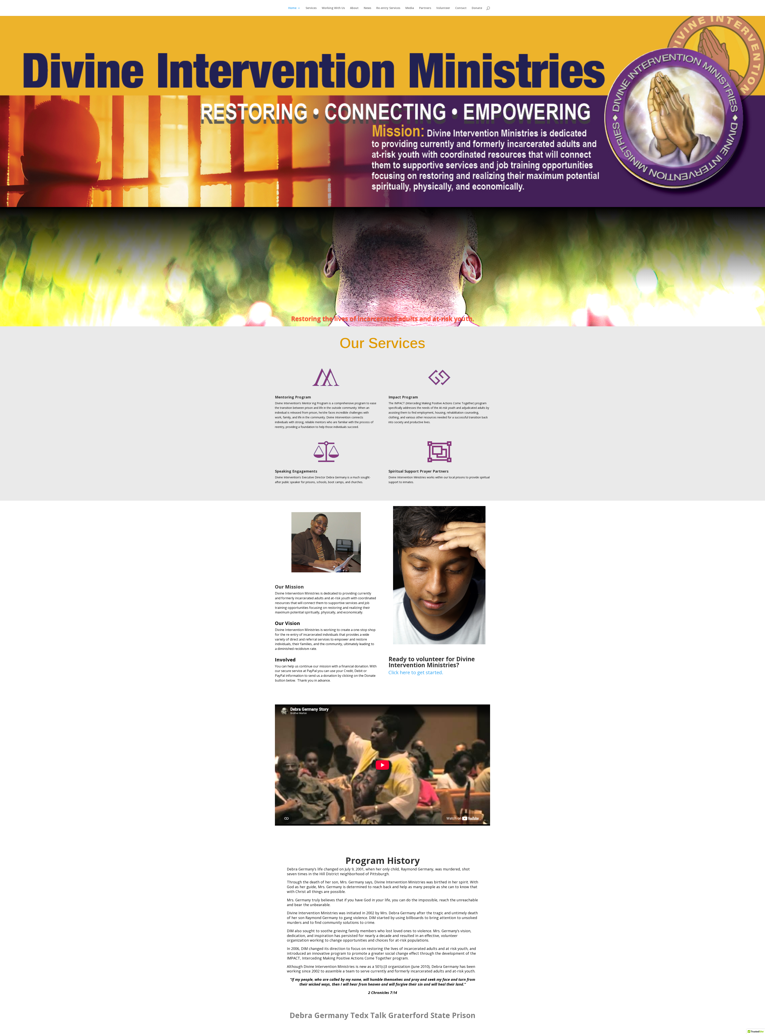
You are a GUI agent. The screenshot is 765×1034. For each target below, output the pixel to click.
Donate (477, 8)
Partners (425, 8)
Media (409, 8)
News (367, 8)
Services (311, 8)
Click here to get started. (415, 672)
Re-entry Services (388, 8)
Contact (461, 8)
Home (292, 8)
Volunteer (443, 8)
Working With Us (333, 8)
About (354, 8)
